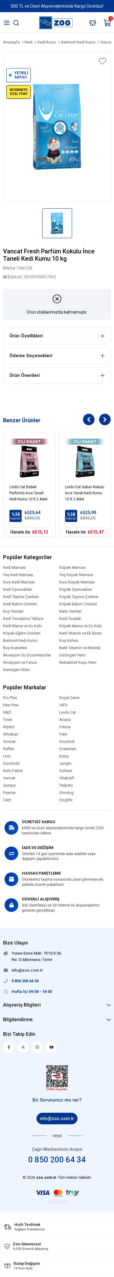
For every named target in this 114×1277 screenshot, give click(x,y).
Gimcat (9, 741)
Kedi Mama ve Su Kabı (22, 626)
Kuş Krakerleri (15, 648)
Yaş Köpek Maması (76, 575)
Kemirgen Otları (16, 670)
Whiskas (10, 734)
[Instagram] (37, 1047)
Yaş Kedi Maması (18, 575)
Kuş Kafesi (68, 640)
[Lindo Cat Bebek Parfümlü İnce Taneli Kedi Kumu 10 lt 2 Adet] (29, 458)
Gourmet (66, 741)
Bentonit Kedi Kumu (20, 640)
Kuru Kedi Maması (19, 582)
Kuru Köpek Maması (77, 582)
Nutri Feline (12, 771)
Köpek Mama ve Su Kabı (80, 626)
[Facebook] (8, 1047)
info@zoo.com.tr (57, 1118)
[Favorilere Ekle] (102, 61)
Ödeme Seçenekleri (30, 355)
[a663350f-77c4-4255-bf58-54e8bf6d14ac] (57, 1078)
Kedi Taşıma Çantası (21, 597)
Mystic (9, 727)
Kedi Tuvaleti (70, 619)
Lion (7, 756)
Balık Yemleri (70, 611)
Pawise (9, 793)
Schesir (65, 771)
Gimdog (66, 793)
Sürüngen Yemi (72, 655)
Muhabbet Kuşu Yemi (77, 662)
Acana (65, 720)
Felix (63, 734)
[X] (23, 1047)
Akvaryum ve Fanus (20, 662)
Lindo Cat (67, 712)
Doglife (65, 800)
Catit (7, 800)
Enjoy (64, 756)
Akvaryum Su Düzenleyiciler (27, 655)
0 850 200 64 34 (57, 1159)
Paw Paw (11, 705)
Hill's (63, 705)
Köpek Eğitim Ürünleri (21, 633)
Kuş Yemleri (13, 611)
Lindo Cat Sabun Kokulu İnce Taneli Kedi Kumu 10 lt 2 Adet (84, 493)
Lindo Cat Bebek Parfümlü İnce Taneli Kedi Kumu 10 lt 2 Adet (28, 493)
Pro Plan (10, 698)
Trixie (7, 720)
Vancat (9, 778)
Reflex (8, 749)
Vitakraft (66, 778)
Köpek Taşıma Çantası (78, 597)
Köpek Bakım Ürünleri (78, 604)
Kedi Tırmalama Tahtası (23, 619)
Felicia (65, 727)
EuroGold (11, 763)
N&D (7, 712)
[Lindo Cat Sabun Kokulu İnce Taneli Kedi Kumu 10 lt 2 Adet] (84, 458)
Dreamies (67, 749)
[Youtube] (51, 1047)
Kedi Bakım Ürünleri (20, 604)
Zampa (9, 785)
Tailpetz (66, 785)
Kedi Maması (14, 567)
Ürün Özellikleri (26, 336)
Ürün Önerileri (24, 375)
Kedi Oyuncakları (17, 589)
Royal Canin (69, 698)
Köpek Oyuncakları (75, 589)
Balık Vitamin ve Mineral (79, 648)
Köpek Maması (72, 567)
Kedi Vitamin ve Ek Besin (80, 633)
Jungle (65, 763)
